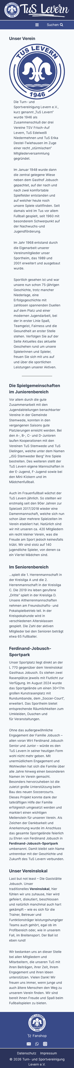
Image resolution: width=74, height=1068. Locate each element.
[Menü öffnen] (37, 25)
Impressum (48, 1053)
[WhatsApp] (37, 1044)
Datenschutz (26, 1053)
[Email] (29, 1044)
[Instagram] (45, 1044)
